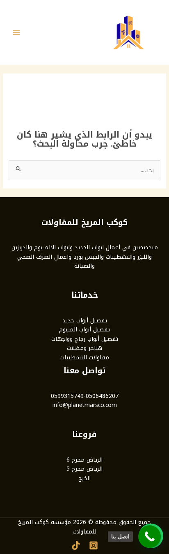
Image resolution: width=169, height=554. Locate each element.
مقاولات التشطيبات (84, 357)
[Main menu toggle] (16, 32)
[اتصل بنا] (149, 536)
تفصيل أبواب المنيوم (84, 329)
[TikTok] (75, 545)
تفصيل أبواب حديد (84, 320)
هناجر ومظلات (84, 348)
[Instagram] (93, 545)
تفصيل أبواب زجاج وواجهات (84, 338)
